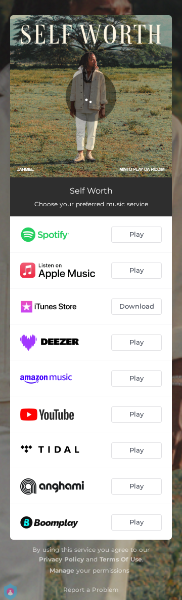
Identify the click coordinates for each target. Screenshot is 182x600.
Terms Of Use (121, 559)
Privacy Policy (61, 559)
